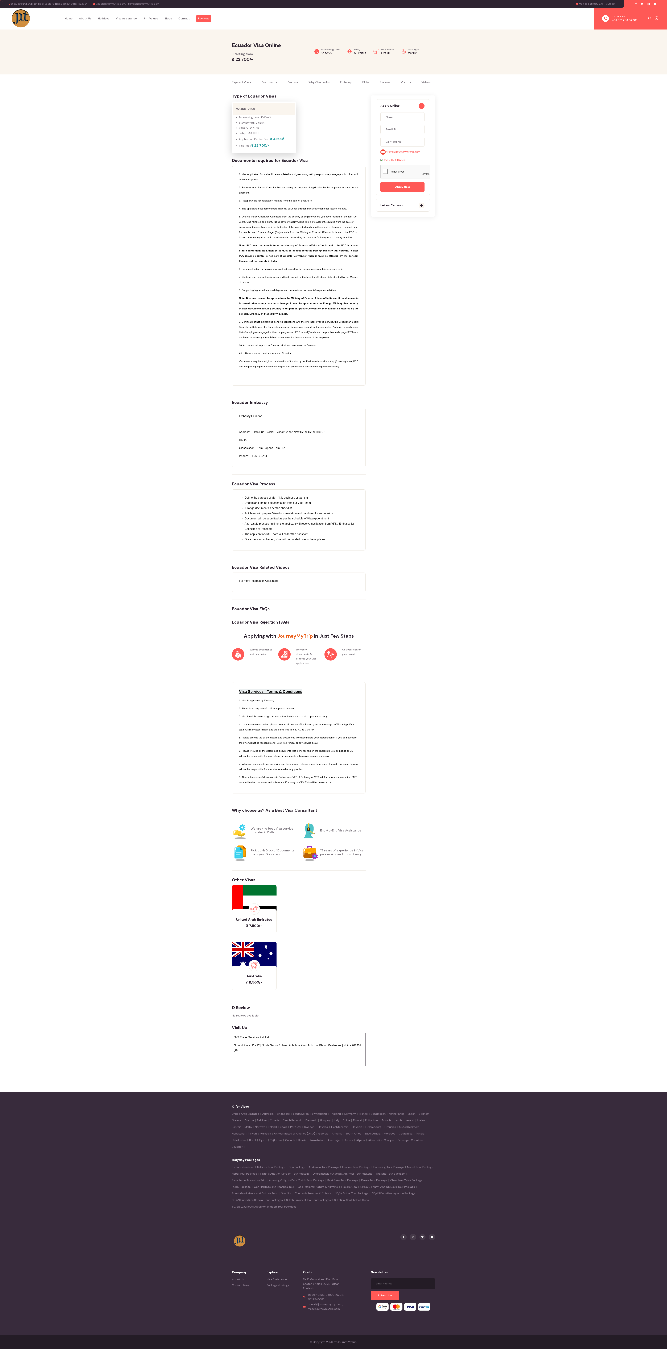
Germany (350, 1114)
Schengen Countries (410, 1140)
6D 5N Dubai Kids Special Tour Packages (257, 1200)
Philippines (371, 1120)
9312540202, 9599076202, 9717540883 (326, 1297)
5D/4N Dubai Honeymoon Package (393, 1193)
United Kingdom (409, 1127)
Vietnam (424, 1114)
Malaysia (265, 1133)
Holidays (103, 18)
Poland (272, 1127)
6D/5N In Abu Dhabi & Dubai (351, 1200)
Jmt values (150, 18)
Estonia (386, 1120)
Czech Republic (292, 1120)
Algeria (360, 1140)
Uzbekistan (239, 1140)
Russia (302, 1140)
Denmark (311, 1120)
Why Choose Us (319, 82)
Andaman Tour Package (324, 1167)
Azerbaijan (334, 1140)
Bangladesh (378, 1114)
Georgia (323, 1133)
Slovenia (357, 1127)
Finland (357, 1120)
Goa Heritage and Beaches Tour (274, 1187)
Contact (184, 18)
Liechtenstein (339, 1127)
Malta (248, 1127)
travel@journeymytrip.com (143, 3)
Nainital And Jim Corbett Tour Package (285, 1173)
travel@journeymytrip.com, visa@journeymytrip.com (325, 1306)
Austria (249, 1120)
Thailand (335, 1114)
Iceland (421, 1120)
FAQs (365, 82)
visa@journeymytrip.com (110, 3)
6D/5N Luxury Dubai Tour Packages (308, 1200)
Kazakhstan (317, 1140)
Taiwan (252, 1133)
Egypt (263, 1140)
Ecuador (237, 1147)
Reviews (385, 82)
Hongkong (238, 1133)
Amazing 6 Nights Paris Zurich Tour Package (296, 1180)
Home (68, 18)
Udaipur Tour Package (271, 1167)
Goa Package (297, 1167)
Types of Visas (241, 82)
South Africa (353, 1133)
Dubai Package (241, 1187)
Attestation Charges (381, 1140)
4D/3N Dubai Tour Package (351, 1193)
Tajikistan (276, 1140)
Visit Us (406, 82)
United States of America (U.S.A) (294, 1133)
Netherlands (396, 1114)
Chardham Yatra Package (406, 1180)
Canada (290, 1140)
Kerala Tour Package (374, 1180)
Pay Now (203, 18)
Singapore (283, 1114)
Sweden (309, 1127)
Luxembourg (373, 1127)
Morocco (390, 1133)
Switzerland (319, 1114)
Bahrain (236, 1127)
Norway (260, 1127)
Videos (425, 82)
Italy (336, 1120)
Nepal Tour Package (244, 1173)
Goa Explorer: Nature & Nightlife (318, 1187)
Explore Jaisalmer (243, 1167)
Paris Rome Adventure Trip (249, 1180)
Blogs (168, 18)
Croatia (274, 1120)
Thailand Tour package (390, 1173)
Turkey (348, 1140)
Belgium (262, 1120)
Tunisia (420, 1133)
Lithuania (390, 1127)
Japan (411, 1114)
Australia (268, 1114)
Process (292, 82)
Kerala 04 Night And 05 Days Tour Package (387, 1187)
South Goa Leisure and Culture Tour (255, 1193)
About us (85, 18)
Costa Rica (406, 1133)
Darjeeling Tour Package (388, 1167)
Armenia (337, 1133)
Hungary (325, 1120)
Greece (236, 1120)
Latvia (398, 1120)
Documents (269, 82)
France (363, 1114)
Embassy (346, 82)
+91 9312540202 (624, 20)
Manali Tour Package (420, 1167)
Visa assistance (126, 18)
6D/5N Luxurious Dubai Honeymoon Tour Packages (264, 1206)
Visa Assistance (277, 1279)
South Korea (301, 1114)
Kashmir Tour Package (356, 1167)
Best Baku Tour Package (342, 1180)
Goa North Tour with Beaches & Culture (306, 1193)
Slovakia (323, 1127)
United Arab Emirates (245, 1114)
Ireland (410, 1120)
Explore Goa (349, 1187)
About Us (238, 1279)
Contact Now (240, 1285)
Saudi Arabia (373, 1133)
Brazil (252, 1140)
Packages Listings (278, 1285)
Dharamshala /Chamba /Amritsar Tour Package (342, 1173)
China (346, 1120)
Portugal (295, 1127)
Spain (283, 1127)
